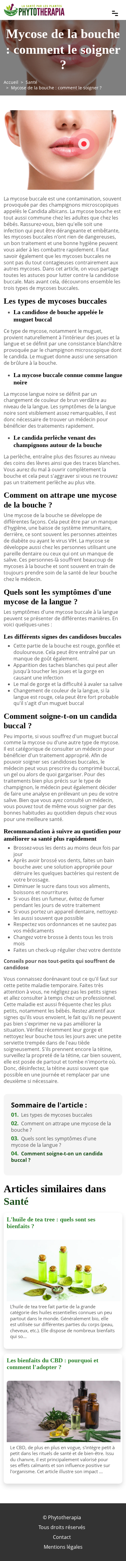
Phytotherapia (64, 1517)
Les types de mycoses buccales (51, 1114)
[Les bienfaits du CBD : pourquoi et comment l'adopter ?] (63, 1411)
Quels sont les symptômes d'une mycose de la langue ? (53, 1141)
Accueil (11, 82)
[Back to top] (109, 1544)
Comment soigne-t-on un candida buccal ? (57, 1156)
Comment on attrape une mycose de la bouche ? (61, 1126)
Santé (31, 82)
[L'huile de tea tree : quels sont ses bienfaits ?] (63, 1270)
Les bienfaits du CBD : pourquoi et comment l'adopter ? (52, 1363)
